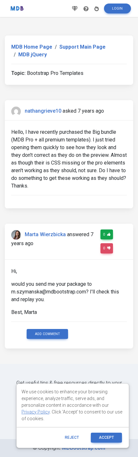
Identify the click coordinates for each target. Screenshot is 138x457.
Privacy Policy (36, 411)
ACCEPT (106, 437)
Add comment (47, 334)
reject (72, 437)
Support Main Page (82, 47)
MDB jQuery (32, 55)
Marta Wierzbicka (45, 234)
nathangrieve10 (43, 111)
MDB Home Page (31, 47)
